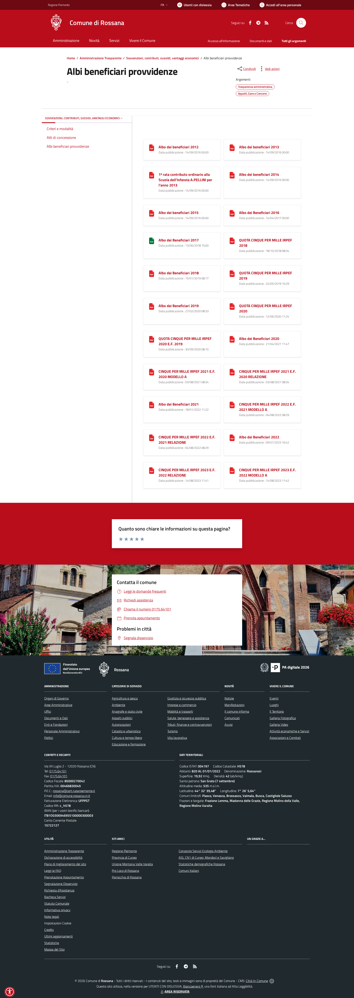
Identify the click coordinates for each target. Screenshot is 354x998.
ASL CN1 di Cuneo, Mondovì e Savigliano (206, 857)
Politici (48, 737)
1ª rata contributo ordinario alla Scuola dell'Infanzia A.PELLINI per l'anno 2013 (185, 180)
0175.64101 (58, 771)
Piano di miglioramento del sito (65, 864)
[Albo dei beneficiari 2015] (151, 213)
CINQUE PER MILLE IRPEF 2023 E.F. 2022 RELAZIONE (187, 472)
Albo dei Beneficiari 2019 (179, 306)
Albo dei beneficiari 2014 (259, 174)
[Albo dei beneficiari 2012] (151, 147)
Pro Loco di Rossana (125, 870)
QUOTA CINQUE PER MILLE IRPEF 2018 (265, 242)
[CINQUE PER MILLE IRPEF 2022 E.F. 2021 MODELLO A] (232, 404)
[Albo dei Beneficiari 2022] (232, 437)
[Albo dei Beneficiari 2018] (151, 273)
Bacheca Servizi (55, 896)
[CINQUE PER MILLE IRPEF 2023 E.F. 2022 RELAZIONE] (151, 470)
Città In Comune (257, 980)
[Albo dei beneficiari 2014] (232, 175)
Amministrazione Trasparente (100, 58)
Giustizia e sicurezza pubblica (186, 698)
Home (71, 58)
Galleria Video (279, 724)
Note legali (51, 916)
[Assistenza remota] (272, 980)
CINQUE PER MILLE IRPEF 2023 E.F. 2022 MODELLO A (267, 472)
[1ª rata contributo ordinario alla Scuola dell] (151, 175)
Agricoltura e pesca (125, 698)
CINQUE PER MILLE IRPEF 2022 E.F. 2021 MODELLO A (267, 406)
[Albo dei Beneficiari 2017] (151, 240)
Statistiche (51, 942)
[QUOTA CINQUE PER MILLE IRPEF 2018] (232, 240)
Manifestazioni (234, 704)
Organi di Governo (56, 698)
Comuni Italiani (189, 870)
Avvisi (229, 724)
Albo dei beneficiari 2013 (259, 147)
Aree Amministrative (58, 704)
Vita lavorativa (177, 737)
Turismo (172, 731)
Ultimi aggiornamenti (58, 936)
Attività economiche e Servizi (289, 731)
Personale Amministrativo (61, 731)
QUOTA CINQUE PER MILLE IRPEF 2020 (265, 308)
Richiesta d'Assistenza (59, 890)
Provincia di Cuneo (124, 857)
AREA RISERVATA (177, 991)
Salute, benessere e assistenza (188, 718)
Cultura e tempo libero (127, 737)
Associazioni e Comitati (285, 737)
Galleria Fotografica (283, 718)
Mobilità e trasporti (180, 711)
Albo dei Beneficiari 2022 (259, 437)
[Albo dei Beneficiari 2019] (151, 306)
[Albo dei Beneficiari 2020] (232, 339)
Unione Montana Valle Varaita (132, 864)
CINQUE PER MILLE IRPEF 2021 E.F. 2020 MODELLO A (187, 374)
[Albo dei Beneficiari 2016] (232, 213)
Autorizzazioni (121, 724)
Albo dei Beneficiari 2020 (259, 338)
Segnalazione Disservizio (60, 883)
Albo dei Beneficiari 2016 (259, 212)
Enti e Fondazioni (56, 724)
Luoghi (274, 704)
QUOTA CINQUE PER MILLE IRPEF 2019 (265, 275)
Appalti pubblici (122, 718)
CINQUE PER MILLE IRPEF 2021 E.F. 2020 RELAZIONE (267, 374)
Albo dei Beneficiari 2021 (179, 404)
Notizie (229, 698)
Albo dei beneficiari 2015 (179, 212)
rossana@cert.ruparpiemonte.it (74, 790)
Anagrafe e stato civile (127, 711)
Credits (49, 929)
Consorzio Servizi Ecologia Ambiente (203, 850)
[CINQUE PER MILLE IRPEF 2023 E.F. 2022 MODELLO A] (232, 470)
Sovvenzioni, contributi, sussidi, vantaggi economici (162, 58)
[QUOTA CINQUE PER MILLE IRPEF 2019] (232, 273)
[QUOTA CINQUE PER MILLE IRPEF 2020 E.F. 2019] (151, 339)
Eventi (274, 698)
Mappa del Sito (54, 949)
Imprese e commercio (181, 704)
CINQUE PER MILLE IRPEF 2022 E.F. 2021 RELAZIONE (187, 439)
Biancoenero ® (193, 986)
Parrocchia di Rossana (127, 877)
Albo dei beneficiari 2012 (179, 147)
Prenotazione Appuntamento (64, 877)
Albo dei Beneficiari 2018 (179, 273)
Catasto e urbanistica (126, 731)
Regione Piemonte (59, 5)
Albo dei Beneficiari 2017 (179, 240)
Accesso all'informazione (224, 41)
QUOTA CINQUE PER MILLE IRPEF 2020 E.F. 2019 (185, 341)
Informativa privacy (57, 910)
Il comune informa (237, 711)
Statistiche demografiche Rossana (202, 864)
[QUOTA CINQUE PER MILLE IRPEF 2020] (232, 306)
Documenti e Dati (56, 718)
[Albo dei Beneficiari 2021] (151, 404)
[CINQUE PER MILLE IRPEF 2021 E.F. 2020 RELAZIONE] (232, 372)
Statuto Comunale (56, 903)
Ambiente (118, 704)
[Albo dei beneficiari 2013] (232, 147)
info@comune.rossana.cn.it (71, 795)
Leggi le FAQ (52, 870)
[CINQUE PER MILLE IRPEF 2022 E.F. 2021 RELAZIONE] (151, 437)
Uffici (47, 711)
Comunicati (232, 718)
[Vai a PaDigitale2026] (285, 667)
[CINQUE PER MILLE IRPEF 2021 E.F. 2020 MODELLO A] (151, 372)
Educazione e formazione (129, 744)
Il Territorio (277, 711)
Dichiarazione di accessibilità (63, 857)
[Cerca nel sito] (301, 23)
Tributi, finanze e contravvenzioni (189, 724)
